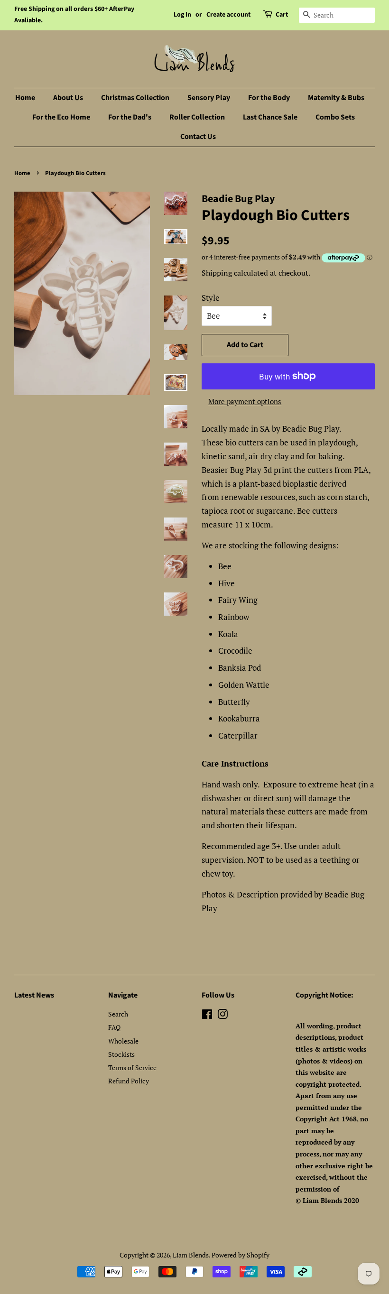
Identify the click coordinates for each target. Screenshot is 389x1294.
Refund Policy (128, 1080)
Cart (282, 14)
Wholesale (123, 1040)
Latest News (34, 995)
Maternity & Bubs (336, 97)
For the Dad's (129, 117)
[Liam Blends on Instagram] (222, 1015)
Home (25, 97)
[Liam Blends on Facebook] (207, 1015)
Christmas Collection (135, 97)
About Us (68, 97)
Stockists (121, 1054)
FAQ (114, 1027)
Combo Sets (335, 117)
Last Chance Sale (270, 117)
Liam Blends (191, 1254)
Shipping (217, 273)
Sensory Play (208, 97)
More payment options (244, 401)
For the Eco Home (61, 117)
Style (211, 297)
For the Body (269, 97)
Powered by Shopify (240, 1254)
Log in (182, 14)
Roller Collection (197, 117)
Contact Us (198, 136)
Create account (228, 14)
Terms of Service (132, 1067)
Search (118, 1013)
